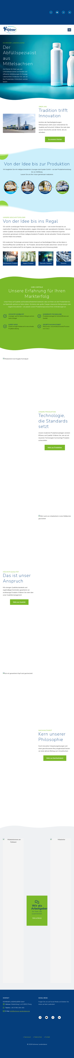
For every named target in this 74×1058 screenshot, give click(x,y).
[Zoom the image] (10, 253)
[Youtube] (57, 12)
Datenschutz (38, 1037)
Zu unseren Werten (55, 139)
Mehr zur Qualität (19, 602)
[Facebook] (51, 12)
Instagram (52, 1017)
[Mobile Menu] (69, 29)
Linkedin (59, 1017)
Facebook (40, 1017)
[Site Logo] (10, 30)
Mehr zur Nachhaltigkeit (54, 758)
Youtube (46, 1017)
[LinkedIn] (69, 12)
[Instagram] (63, 12)
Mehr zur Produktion (55, 447)
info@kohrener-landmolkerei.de (20, 1011)
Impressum (27, 1037)
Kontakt (47, 1037)
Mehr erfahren (37, 918)
